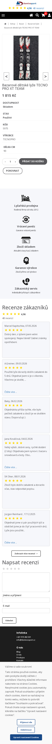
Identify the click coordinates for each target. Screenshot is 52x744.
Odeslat (9, 620)
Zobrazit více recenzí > (26, 553)
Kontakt (19, 660)
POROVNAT (12, 170)
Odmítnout (26, 730)
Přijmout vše (26, 722)
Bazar (21, 24)
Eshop (12, 24)
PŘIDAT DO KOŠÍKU (33, 161)
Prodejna (20, 657)
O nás (19, 654)
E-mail (6, 605)
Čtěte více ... (10, 392)
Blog (18, 651)
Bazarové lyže (33, 24)
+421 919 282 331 (23, 637)
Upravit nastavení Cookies (26, 737)
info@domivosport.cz (25, 640)
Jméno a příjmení (12, 595)
